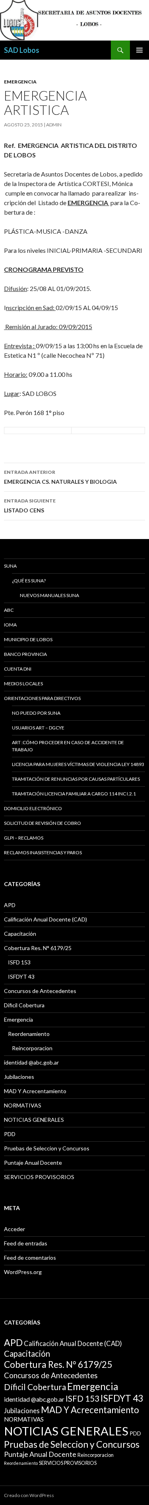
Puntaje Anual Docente (33, 1162)
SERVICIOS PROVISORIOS (39, 1176)
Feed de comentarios (30, 1257)
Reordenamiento (29, 1033)
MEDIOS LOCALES (23, 684)
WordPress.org (23, 1271)
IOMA (10, 625)
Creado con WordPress (29, 1495)
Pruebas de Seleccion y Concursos (46, 1148)
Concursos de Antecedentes (40, 990)
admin (54, 125)
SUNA (10, 566)
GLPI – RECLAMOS (23, 838)
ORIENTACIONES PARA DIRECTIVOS (42, 698)
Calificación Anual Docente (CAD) (45, 919)
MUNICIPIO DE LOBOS (28, 639)
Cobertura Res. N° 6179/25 (38, 948)
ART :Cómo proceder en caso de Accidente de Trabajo (68, 745)
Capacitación (20, 933)
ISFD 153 (19, 962)
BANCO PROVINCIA (25, 654)
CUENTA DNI (17, 669)
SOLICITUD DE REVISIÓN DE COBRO (42, 823)
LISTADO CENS (30, 506)
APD (9, 905)
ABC (9, 610)
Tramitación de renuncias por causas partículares (76, 779)
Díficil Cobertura (24, 1005)
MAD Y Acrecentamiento (35, 1091)
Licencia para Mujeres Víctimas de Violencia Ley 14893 (78, 764)
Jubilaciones (19, 1076)
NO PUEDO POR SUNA (36, 713)
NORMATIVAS (22, 1105)
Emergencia (20, 82)
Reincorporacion (32, 1048)
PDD (9, 1134)
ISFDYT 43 (21, 976)
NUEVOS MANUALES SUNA (49, 595)
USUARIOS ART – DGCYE (38, 728)
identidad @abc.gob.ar (31, 1062)
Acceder (14, 1229)
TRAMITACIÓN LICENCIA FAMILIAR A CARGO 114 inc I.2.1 (74, 794)
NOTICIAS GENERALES (34, 1119)
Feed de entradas (25, 1243)
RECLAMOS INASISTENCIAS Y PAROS (43, 852)
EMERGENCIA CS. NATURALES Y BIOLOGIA (60, 477)
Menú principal (139, 50)
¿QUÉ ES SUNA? (29, 581)
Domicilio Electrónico (33, 808)
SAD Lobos (21, 50)
